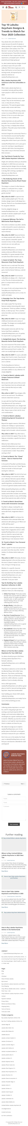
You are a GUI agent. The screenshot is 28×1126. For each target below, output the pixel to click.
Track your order (6, 1011)
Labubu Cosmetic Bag (8, 1044)
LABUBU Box (5, 1034)
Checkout (4, 976)
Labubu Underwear (7, 1098)
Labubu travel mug (7, 1092)
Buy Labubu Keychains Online (11, 1018)
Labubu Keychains (12, 38)
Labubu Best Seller (8, 1028)
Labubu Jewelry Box (7, 1055)
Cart (3, 973)
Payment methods (6, 998)
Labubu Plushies (7, 1075)
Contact (4, 996)
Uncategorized (6, 1108)
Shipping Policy (5, 1006)
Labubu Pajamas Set (8, 1061)
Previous (6, 784)
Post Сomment (14, 824)
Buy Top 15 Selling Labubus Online (12, 1021)
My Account (5, 981)
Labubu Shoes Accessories (9, 1078)
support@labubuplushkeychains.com (13, 953)
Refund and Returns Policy (8, 1004)
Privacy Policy (5, 1001)
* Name (5, 798)
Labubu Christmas (7, 1041)
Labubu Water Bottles (8, 1102)
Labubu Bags (6, 1024)
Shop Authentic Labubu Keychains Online (12, 993)
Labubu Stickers (6, 1088)
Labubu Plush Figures (8, 1068)
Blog (3, 971)
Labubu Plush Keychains (9, 1071)
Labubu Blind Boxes (7, 1031)
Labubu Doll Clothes (8, 1048)
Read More (5, 871)
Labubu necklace (7, 1058)
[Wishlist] (22, 7)
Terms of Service (6, 1009)
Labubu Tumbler (7, 1095)
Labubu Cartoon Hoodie (8, 1038)
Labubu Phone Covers (8, 1065)
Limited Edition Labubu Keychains (11, 1105)
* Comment (6, 806)
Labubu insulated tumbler (9, 1051)
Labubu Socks (6, 1085)
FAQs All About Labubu (8, 979)
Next (22, 784)
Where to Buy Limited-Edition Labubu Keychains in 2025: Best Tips (12, 855)
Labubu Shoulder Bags (8, 1081)
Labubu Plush (18, 896)
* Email (5, 802)
